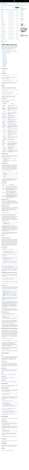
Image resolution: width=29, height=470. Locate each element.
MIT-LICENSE (3, 34)
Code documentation (4, 418)
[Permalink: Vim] (1, 355)
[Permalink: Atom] (1, 373)
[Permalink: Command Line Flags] (1, 101)
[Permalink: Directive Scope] (1, 285)
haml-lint (4, 3)
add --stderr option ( (11, 12)
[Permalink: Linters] (1, 235)
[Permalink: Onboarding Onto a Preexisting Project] (1, 328)
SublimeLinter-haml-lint (7, 370)
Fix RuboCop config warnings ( (12, 27)
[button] (17, 75)
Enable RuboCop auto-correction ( (12, 24)
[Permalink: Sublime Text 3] (1, 368)
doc (2, 15)
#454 (14, 12)
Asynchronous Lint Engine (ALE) (8, 364)
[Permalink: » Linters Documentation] (1, 237)
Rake (10, 389)
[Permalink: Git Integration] (1, 383)
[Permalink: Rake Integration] (1, 387)
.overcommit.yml (4, 24)
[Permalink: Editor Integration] (1, 353)
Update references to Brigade (12, 34)
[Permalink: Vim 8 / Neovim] (1, 361)
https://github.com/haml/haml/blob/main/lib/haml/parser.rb (9, 267)
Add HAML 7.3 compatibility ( (12, 11)
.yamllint (3, 28)
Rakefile (3, 37)
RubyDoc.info (3, 419)
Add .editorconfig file (11, 21)
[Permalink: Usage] (1, 85)
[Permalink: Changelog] (1, 443)
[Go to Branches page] (5, 7)
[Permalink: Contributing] (1, 421)
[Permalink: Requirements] (1, 68)
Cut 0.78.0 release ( (11, 18)
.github (3, 11)
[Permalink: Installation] (1, 73)
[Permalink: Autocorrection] (1, 153)
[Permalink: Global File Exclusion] (1, 199)
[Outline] (18, 41)
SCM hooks (9, 52)
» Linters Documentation (6, 237)
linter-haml (12, 374)
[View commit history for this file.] (18, 9)
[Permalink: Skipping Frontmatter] (1, 205)
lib (2, 18)
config (3, 14)
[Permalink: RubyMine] (1, 380)
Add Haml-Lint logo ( (11, 14)
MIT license (12, 450)
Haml (12, 46)
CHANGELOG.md (4, 31)
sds (2, 3)
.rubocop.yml (3, 27)
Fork (22, 3)
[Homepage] (14, 1)
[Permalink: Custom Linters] (1, 247)
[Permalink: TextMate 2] (1, 376)
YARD (13, 418)
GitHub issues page (4, 441)
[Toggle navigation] (1, 1)
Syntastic (16, 357)
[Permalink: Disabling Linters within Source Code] (1, 272)
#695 (13, 18)
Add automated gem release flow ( (13, 28)
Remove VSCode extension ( (6, 9)
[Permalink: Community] (1, 438)
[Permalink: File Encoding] (1, 98)
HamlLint (14, 381)
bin (2, 12)
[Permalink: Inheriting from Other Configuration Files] (1, 214)
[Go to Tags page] (7, 7)
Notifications (18, 3)
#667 (14, 14)
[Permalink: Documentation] (1, 416)
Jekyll (12, 207)
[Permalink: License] (1, 448)
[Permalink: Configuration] (1, 163)
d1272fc (14, 9)
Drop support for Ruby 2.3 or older (13, 37)
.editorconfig (3, 21)
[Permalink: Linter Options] (1, 182)
